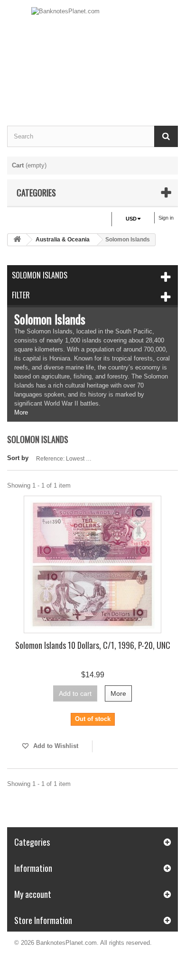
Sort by (17, 458)
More (21, 412)
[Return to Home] (17, 240)
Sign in (166, 218)
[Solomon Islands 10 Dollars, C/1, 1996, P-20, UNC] (92, 564)
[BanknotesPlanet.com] (92, 54)
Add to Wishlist (54, 745)
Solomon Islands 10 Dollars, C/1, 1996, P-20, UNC (92, 645)
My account (32, 894)
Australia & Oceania (63, 239)
